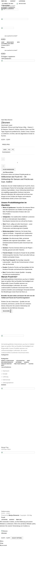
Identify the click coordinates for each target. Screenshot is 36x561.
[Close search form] (2, 2)
